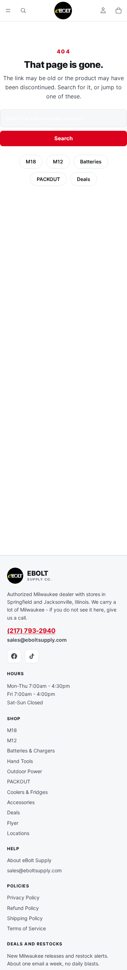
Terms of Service (26, 928)
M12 (58, 161)
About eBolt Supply (29, 860)
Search (63, 138)
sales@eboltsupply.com (37, 640)
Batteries (91, 161)
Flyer (12, 823)
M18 (31, 161)
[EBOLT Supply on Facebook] (14, 656)
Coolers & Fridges (27, 792)
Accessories (21, 802)
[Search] (23, 10)
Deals (83, 179)
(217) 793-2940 (31, 630)
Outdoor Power (24, 771)
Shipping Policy (25, 918)
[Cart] (118, 10)
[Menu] (8, 10)
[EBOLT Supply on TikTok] (32, 656)
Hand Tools (20, 761)
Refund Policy (23, 908)
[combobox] (63, 118)
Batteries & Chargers (31, 751)
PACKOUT (48, 179)
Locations (18, 833)
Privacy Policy (23, 897)
